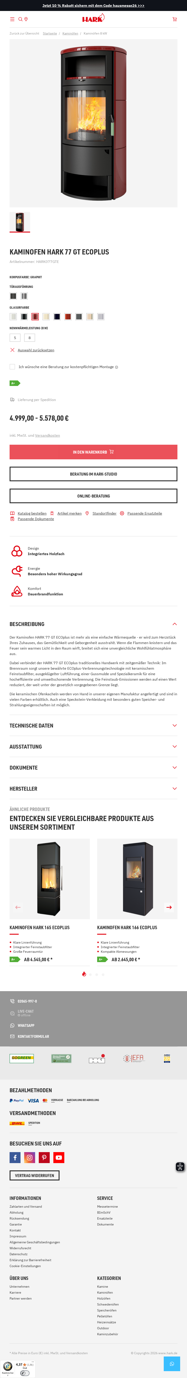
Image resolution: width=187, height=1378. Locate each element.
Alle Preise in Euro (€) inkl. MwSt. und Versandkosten (49, 1353)
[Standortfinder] (26, 19)
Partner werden (21, 1298)
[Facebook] (15, 1157)
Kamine (102, 1286)
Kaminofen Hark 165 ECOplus (40, 927)
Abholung (16, 1212)
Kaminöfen (105, 1292)
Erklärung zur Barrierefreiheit (30, 1260)
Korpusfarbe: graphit (26, 277)
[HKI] (97, 1058)
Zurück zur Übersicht (24, 33)
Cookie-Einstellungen (25, 1266)
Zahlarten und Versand (26, 1206)
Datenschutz (19, 1254)
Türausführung (21, 286)
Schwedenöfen (108, 1304)
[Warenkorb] (174, 19)
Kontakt (15, 1230)
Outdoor (103, 1328)
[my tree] (61, 1058)
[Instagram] (29, 1157)
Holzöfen (103, 1298)
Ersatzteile (105, 1218)
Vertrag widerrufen (34, 1175)
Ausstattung (26, 746)
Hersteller (23, 788)
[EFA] (134, 1058)
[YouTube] (58, 1157)
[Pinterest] (44, 1157)
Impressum (18, 1236)
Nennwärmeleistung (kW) (29, 328)
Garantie (16, 1224)
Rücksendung (19, 1218)
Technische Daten (31, 725)
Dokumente (24, 767)
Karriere (15, 1292)
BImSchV (104, 1212)
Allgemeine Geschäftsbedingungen (35, 1242)
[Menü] (33, 1363)
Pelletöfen (104, 1316)
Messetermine (107, 1206)
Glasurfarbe (19, 307)
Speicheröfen (107, 1310)
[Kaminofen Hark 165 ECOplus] (50, 879)
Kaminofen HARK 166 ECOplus (127, 927)
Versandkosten (47, 435)
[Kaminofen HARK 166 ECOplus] (137, 879)
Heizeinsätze (106, 1322)
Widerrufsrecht (20, 1248)
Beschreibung (27, 624)
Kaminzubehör (107, 1334)
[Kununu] (170, 1063)
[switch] (24, 1373)
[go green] (22, 1058)
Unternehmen (19, 1286)
